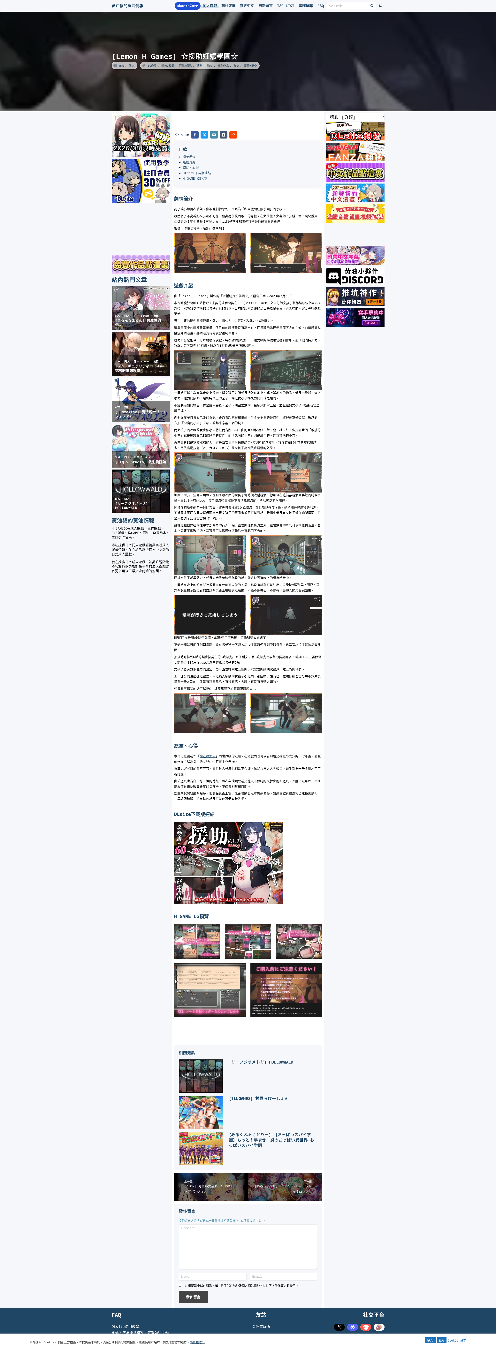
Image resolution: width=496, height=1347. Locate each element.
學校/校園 (167, 65)
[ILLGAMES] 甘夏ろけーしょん (259, 1098)
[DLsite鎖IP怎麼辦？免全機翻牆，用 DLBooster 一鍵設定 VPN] (355, 139)
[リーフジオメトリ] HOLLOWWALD (261, 1062)
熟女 (210, 65)
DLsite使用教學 (125, 1326)
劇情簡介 (189, 157)
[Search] (372, 5)
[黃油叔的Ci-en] (355, 304)
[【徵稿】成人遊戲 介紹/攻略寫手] (355, 325)
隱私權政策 (197, 1342)
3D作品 (152, 65)
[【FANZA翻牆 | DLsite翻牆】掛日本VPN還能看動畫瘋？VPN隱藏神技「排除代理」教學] (355, 160)
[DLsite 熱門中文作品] (355, 221)
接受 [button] (430, 1340)
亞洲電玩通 (261, 1326)
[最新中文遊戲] (355, 180)
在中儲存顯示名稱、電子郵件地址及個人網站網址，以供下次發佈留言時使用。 (242, 1286)
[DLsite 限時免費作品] (141, 272)
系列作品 (223, 65)
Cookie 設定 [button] (456, 1340)
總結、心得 (191, 167)
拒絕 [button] (441, 1340)
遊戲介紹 (189, 162)
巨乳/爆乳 (185, 65)
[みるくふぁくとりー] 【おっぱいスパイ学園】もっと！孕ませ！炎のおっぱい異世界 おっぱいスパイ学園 (271, 1140)
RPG (121, 65)
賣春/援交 (250, 65)
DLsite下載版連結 (197, 173)
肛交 (236, 65)
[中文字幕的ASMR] (355, 263)
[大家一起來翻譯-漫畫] (355, 201)
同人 (131, 65)
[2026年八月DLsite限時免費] (141, 156)
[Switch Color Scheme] (380, 6)
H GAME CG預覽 (195, 178)
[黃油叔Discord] (355, 284)
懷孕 (199, 65)
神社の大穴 (208, 756)
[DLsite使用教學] (141, 201)
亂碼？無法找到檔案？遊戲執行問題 (140, 1332)
